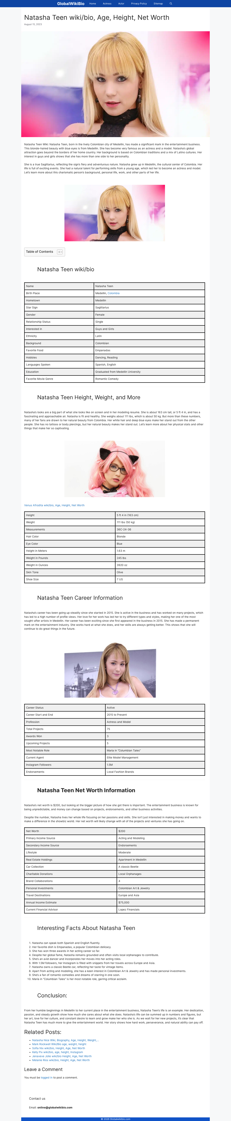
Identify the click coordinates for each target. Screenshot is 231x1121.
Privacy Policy (139, 3)
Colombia (114, 293)
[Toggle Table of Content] (58, 252)
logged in (46, 1077)
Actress (107, 3)
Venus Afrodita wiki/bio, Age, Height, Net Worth (54, 505)
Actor (121, 3)
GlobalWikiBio (70, 3)
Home (92, 3)
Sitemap (158, 3)
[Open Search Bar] (171, 3)
